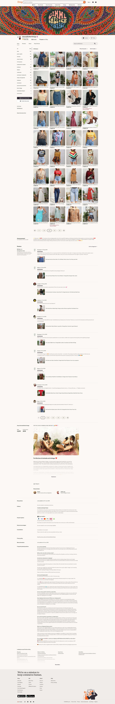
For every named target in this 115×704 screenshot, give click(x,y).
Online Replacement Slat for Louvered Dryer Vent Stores (26, 657)
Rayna (38, 368)
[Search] (84, 2)
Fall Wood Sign (61, 653)
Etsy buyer (39, 249)
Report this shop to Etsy (21, 112)
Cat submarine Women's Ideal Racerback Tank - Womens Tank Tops (46, 660)
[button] (85, 38)
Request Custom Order (25, 98)
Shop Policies (37, 43)
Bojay (38, 401)
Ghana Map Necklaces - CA (22, 659)
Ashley (38, 267)
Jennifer (38, 283)
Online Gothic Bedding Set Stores (23, 662)
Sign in (89, 2)
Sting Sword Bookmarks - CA (22, 660)
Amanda (38, 316)
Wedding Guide (72, 4)
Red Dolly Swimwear (41, 661)
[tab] (24, 48)
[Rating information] (23, 39)
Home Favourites (49, 4)
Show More (57, 664)
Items (18, 43)
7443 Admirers (19, 108)
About (30, 43)
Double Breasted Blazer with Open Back (45, 657)
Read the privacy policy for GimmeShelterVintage (46, 536)
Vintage (64, 4)
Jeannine (39, 300)
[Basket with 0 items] (95, 2)
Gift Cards (80, 4)
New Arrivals (40, 4)
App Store (21, 696)
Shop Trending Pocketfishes (22, 654)
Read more (53, 476)
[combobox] (53, 2)
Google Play (31, 696)
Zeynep (38, 350)
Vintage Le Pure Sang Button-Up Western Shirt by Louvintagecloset (47, 655)
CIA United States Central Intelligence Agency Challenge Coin (87, 654)
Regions (96, 701)
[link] (38, 417)
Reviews (24, 43)
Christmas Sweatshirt (42, 653)
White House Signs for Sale (22, 653)
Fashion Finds (57, 4)
